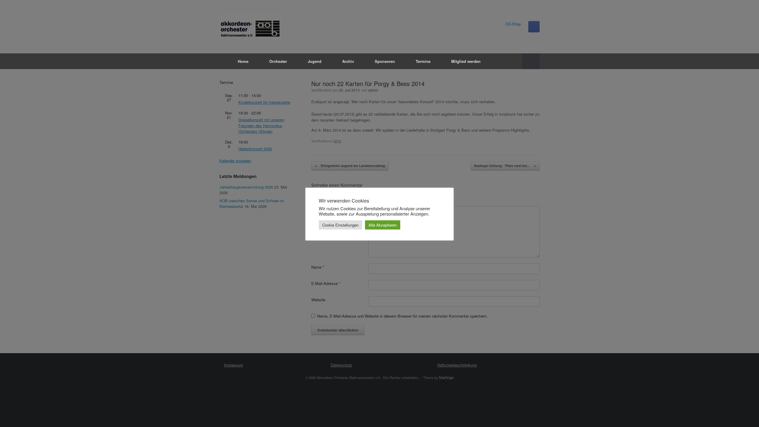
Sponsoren (385, 61)
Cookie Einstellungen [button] (340, 225)
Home (243, 61)
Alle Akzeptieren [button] (383, 225)
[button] (531, 61)
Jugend (314, 61)
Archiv (348, 61)
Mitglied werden (466, 61)
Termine (423, 61)
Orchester (278, 61)
